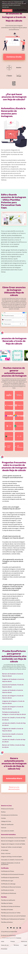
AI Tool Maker (4, 850)
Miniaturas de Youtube (7, 809)
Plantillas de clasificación (8, 900)
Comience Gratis (14, 57)
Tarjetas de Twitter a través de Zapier (11, 847)
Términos (16, 945)
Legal (25, 945)
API (20, 436)
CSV (10, 426)
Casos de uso (4, 945)
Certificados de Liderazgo (8, 884)
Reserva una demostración (14, 788)
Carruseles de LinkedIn (7, 831)
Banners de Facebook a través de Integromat (13, 837)
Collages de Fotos (6, 821)
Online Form (9, 446)
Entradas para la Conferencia (9, 815)
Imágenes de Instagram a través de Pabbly (13, 844)
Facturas (3, 827)
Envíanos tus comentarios (8, 935)
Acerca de (24, 941)
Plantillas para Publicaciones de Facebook (13, 919)
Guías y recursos (5, 853)
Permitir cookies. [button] (7, 10)
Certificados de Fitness (7, 871)
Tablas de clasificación (7, 824)
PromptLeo (18, 938)
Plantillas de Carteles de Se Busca (10, 906)
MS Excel (10, 436)
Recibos (3, 812)
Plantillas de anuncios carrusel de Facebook (13, 916)
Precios (13, 941)
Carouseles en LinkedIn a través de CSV (12, 859)
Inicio (2, 941)
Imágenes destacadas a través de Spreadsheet (10, 863)
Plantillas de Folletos (7, 903)
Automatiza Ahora (14, 778)
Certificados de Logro (7, 880)
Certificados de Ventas (7, 890)
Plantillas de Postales (7, 909)
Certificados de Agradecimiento (10, 877)
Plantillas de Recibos (7, 922)
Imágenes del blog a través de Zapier (11, 856)
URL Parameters (20, 446)
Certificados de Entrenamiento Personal (12, 874)
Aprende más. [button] (5, 7)
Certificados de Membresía (8, 893)
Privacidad (4, 949)
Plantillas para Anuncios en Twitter (11, 913)
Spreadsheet (20, 426)
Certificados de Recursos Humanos (11, 887)
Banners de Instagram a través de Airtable (13, 841)
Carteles (3, 818)
